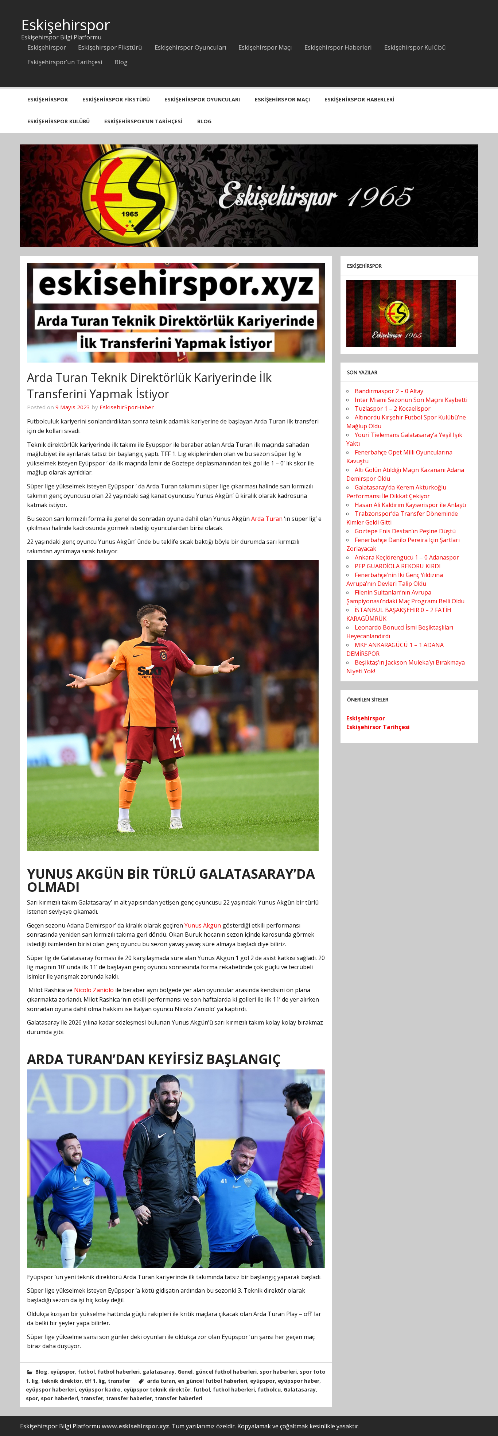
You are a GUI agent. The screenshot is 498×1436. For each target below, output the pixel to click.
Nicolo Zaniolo (94, 990)
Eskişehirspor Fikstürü (110, 47)
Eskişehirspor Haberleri (338, 47)
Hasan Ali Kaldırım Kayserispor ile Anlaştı (410, 505)
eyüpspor (62, 1371)
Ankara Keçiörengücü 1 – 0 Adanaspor (407, 557)
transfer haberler (129, 1398)
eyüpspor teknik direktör (157, 1389)
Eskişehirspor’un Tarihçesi (64, 62)
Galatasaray (300, 1389)
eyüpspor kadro (100, 1389)
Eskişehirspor (65, 25)
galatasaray (159, 1371)
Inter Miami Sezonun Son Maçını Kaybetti (411, 400)
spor (32, 1398)
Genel (185, 1371)
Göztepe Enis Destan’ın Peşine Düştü (405, 531)
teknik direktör (61, 1380)
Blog (121, 62)
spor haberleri (278, 1371)
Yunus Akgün (202, 925)
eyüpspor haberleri (51, 1389)
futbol (86, 1371)
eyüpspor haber (298, 1380)
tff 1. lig (95, 1380)
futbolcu (269, 1389)
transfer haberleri (178, 1398)
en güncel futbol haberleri (212, 1380)
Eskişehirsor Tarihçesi (378, 727)
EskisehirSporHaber (127, 407)
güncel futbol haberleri (226, 1371)
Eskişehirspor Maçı (265, 47)
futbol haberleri (119, 1371)
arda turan (161, 1380)
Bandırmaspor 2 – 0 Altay (389, 391)
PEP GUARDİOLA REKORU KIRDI (398, 566)
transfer (119, 1380)
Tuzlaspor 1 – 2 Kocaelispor (393, 409)
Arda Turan (267, 519)
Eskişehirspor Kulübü (415, 47)
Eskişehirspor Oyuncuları (190, 47)
